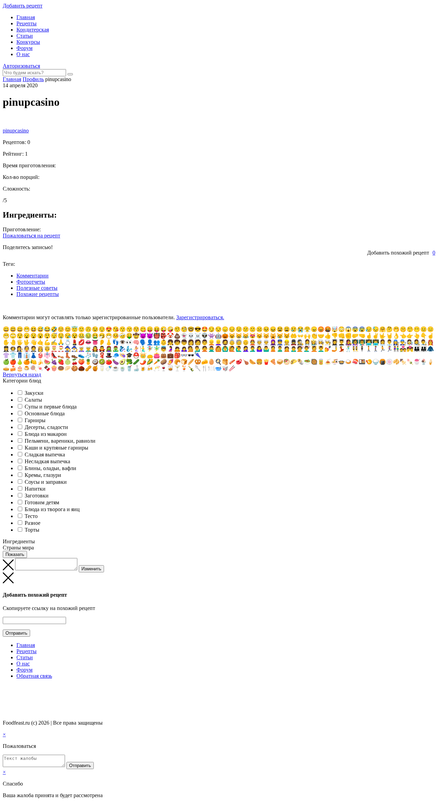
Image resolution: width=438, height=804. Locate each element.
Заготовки (37, 495)
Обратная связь (34, 676)
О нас (23, 54)
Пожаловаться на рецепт (31, 235)
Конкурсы (28, 42)
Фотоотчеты (30, 282)
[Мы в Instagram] (19, 689)
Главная (25, 17)
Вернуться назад (22, 374)
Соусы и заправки (46, 482)
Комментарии (32, 275)
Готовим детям (42, 502)
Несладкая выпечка (47, 461)
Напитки (35, 489)
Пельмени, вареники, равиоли (60, 441)
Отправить (16, 633)
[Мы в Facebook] (12, 689)
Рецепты (26, 23)
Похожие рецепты (37, 294)
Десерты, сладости (46, 427)
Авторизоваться (21, 66)
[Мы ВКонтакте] (6, 689)
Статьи (24, 36)
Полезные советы (36, 288)
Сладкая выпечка (45, 454)
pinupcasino (16, 130)
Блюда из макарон (46, 434)
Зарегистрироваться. (200, 317)
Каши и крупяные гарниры (56, 448)
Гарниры (35, 420)
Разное (32, 523)
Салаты (33, 400)
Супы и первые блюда (51, 407)
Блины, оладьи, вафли (50, 468)
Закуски (34, 393)
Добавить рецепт (22, 6)
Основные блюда (45, 413)
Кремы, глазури (43, 475)
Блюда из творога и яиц (52, 509)
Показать (14, 554)
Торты (32, 530)
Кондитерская (32, 30)
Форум (24, 48)
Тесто (31, 516)
